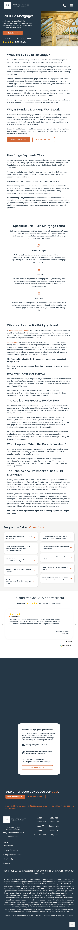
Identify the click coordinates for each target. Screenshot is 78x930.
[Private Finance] (15, 819)
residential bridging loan (18, 330)
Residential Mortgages (18, 806)
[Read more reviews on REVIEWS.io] (66, 646)
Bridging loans (12, 342)
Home (7, 806)
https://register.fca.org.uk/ (60, 888)
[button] (2, 623)
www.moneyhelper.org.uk (20, 907)
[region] (39, 624)
